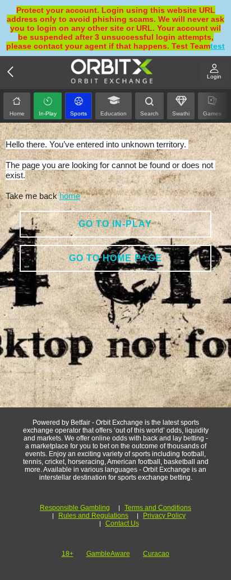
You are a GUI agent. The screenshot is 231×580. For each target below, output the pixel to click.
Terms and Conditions (157, 508)
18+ (67, 554)
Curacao (156, 554)
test (217, 45)
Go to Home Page (115, 258)
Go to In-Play (115, 224)
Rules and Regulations (93, 515)
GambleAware (108, 554)
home (69, 196)
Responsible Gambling (75, 508)
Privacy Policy (164, 515)
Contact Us (122, 523)
